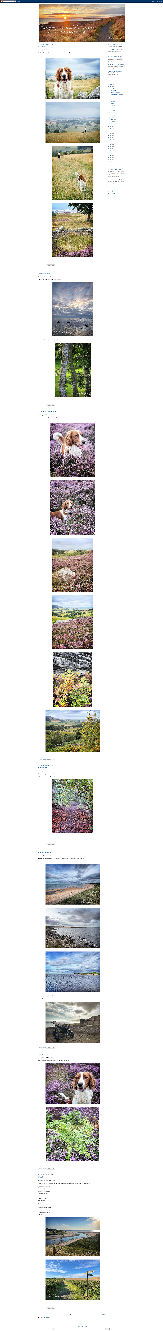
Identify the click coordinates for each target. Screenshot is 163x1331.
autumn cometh (43, 768)
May (112, 115)
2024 (111, 128)
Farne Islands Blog (112, 194)
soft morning (42, 46)
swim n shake (114, 108)
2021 (111, 135)
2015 (111, 148)
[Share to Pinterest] (54, 265)
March (112, 119)
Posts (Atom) (47, 1317)
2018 (111, 142)
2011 (111, 157)
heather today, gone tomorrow (47, 411)
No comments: (43, 265)
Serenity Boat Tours (112, 192)
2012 (111, 155)
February (113, 121)
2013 (111, 153)
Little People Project (112, 190)
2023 (111, 131)
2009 (111, 162)
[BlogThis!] (49, 265)
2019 (111, 140)
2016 (111, 146)
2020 (111, 137)
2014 (111, 151)
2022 (111, 133)
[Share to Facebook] (52, 265)
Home (70, 1314)
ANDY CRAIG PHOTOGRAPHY (115, 64)
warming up (113, 105)
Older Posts (104, 1314)
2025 (111, 126)
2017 (111, 144)
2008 (111, 164)
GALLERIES (111, 49)
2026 (111, 86)
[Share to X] (50, 265)
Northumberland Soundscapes (115, 71)
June (112, 112)
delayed (40, 1177)
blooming (41, 1054)
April (112, 117)
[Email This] (47, 265)
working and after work (45, 852)
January (113, 123)
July (112, 110)
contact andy (111, 183)
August (113, 88)
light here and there (44, 273)
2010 (111, 159)
